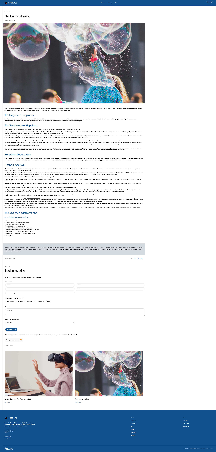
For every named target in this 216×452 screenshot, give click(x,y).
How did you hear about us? (12, 319)
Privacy (132, 435)
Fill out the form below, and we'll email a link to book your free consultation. (23, 277)
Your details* (8, 281)
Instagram (186, 426)
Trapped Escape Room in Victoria (32, 198)
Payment (133, 432)
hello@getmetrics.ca (8, 438)
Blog (116, 2)
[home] (10, 3)
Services (103, 2)
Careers (132, 429)
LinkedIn (185, 421)
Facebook (186, 424)
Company (110, 2)
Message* (7, 306)
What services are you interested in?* (14, 298)
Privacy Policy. (74, 334)
